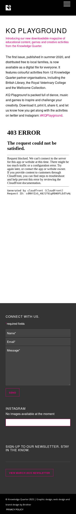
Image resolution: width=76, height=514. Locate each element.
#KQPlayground (51, 115)
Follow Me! (38, 422)
